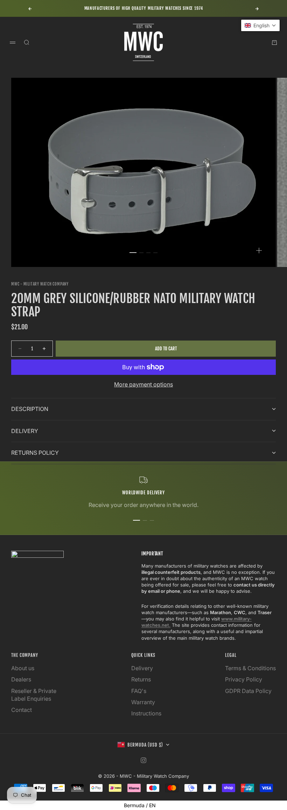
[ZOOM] (259, 250)
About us (22, 668)
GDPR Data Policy (248, 690)
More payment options (143, 384)
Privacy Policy (243, 679)
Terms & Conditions (250, 668)
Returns (141, 679)
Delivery (142, 668)
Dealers (21, 679)
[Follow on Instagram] (143, 760)
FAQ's (138, 690)
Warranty (143, 702)
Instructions (146, 713)
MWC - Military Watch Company (40, 284)
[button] (260, 25)
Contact (21, 709)
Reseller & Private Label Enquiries (33, 694)
